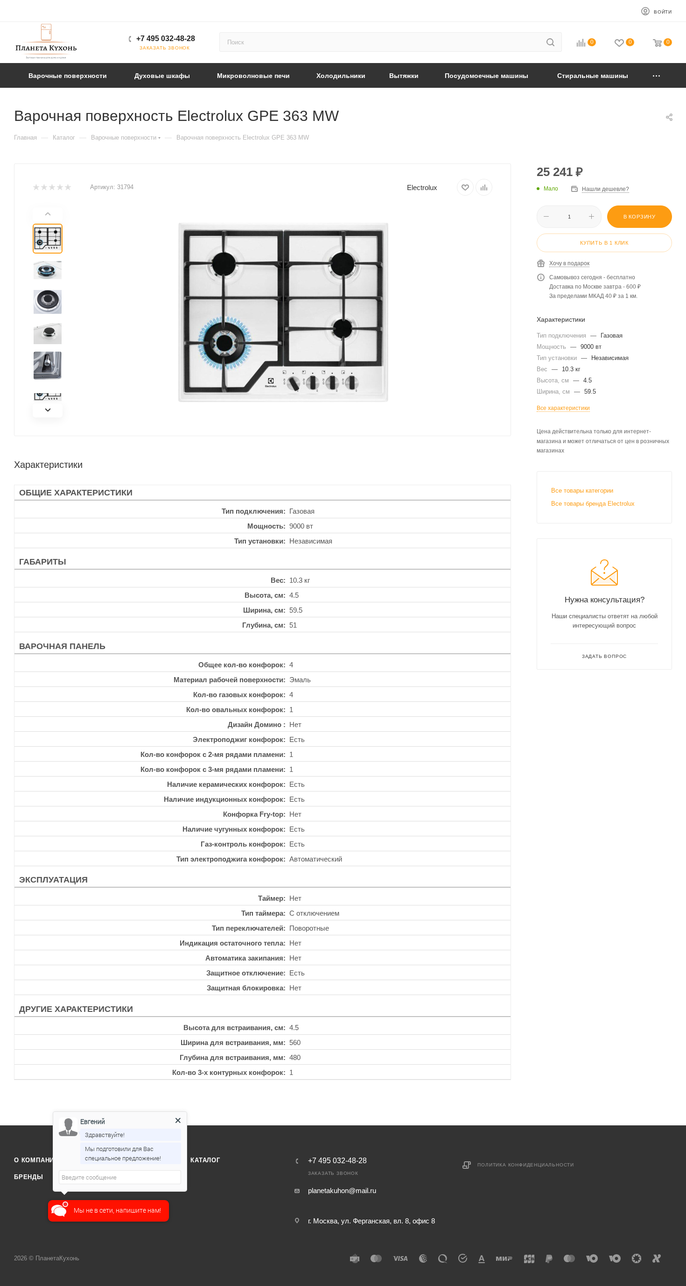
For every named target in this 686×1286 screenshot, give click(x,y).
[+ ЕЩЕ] (657, 75)
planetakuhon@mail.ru (342, 1190)
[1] (36, 187)
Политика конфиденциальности (525, 1164)
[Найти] (550, 42)
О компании (36, 1160)
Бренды (28, 1176)
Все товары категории (582, 490)
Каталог (205, 1160)
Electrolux (422, 187)
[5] (67, 187)
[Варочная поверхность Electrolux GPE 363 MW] (283, 312)
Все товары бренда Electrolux (593, 503)
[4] (59, 187)
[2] (44, 187)
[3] (52, 187)
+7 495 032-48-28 (165, 38)
